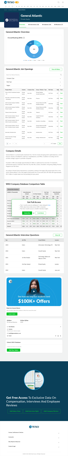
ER (48, 6)
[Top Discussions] (9, 6)
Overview (22, 24)
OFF (28, 6)
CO (37, 6)
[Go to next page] (13, 143)
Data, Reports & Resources (14, 441)
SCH (63, 6)
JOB (55, 6)
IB (16, 6)
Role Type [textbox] (9, 82)
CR (46, 6)
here (49, 205)
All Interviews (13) (33, 24)
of (53, 143)
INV (52, 6)
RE (24, 6)
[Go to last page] (16, 143)
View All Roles (56, 69)
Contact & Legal (11, 446)
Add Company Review (51, 411)
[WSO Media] (12, 6)
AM (43, 6)
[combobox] (34, 78)
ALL (31, 6)
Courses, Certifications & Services (15, 432)
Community (11, 437)
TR (40, 6)
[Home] (9, 2)
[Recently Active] (6, 6)
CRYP (59, 6)
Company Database (12, 9)
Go (60, 143)
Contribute (40, 213)
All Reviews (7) (58, 24)
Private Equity (10, 330)
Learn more (12, 314)
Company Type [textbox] (10, 78)
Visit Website (11, 326)
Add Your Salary (13, 350)
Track (61, 93)
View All (57, 235)
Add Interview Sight (32, 411)
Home (5, 9)
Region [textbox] (8, 85)
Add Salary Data (15, 411)
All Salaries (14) (46, 24)
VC (34, 6)
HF (22, 6)
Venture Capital (16, 330)
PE (19, 6)
